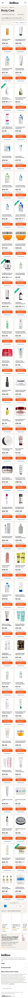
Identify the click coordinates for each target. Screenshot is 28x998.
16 (16, 906)
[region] (14, 14)
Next (20, 906)
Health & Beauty (4, 7)
